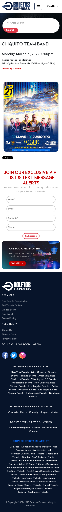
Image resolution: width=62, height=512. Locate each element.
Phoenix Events (16, 393)
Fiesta (23, 412)
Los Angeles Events (38, 386)
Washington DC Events (43, 379)
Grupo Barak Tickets (30, 475)
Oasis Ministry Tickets (29, 485)
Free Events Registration (15, 301)
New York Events (20, 372)
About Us (7, 330)
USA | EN (51, 6)
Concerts (13, 412)
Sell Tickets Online (12, 305)
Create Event (9, 310)
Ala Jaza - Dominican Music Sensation (30, 447)
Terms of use (9, 334)
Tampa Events (28, 376)
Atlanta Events (47, 376)
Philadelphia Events (22, 383)
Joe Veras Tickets (31, 478)
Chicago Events (17, 386)
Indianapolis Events (36, 393)
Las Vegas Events (47, 390)
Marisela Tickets (29, 481)
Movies (54, 412)
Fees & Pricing (9, 318)
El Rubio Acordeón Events (39, 468)
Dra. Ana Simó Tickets (34, 457)
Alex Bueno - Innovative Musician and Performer (33, 450)
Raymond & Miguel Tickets (28, 488)
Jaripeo (44, 412)
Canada (33, 431)
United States (49, 428)
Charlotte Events (19, 379)
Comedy (33, 412)
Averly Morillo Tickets (32, 454)
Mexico (36, 428)
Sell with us (17, 263)
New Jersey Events (45, 383)
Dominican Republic (19, 428)
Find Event (7, 314)
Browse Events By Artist (31, 441)
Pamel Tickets (51, 485)
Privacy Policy (9, 339)
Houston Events (27, 390)
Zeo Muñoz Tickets (37, 492)
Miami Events (38, 372)
